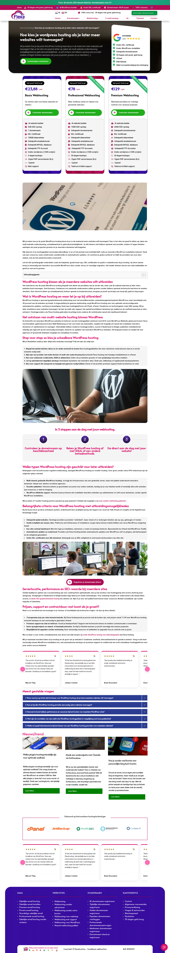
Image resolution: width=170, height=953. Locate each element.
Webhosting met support (65, 919)
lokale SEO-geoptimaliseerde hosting (45, 599)
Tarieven (140, 18)
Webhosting (92, 18)
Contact (153, 18)
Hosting (30, 28)
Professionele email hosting (31, 916)
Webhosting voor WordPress (67, 922)
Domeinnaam (73, 18)
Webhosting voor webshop (66, 916)
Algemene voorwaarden (136, 904)
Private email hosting (28, 910)
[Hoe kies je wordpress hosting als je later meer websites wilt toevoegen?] (85, 206)
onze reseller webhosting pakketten (112, 501)
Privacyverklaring (132, 907)
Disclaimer (129, 916)
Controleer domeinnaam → (144, 13)
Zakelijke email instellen (29, 904)
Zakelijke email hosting (29, 901)
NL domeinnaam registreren (102, 901)
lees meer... (30, 791)
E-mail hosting (111, 18)
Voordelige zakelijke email (31, 913)
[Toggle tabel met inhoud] (142, 275)
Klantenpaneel (131, 913)
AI (127, 18)
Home (57, 18)
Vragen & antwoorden (135, 910)
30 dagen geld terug (134, 919)
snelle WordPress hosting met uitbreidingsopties (101, 635)
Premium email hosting (29, 907)
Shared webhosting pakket (66, 925)
